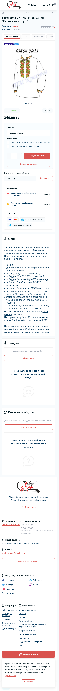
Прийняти (28, 682)
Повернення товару (28, 632)
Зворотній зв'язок (27, 628)
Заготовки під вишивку (16, 13)
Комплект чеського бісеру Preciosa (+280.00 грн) (30, 140)
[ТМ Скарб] (28, 484)
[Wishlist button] (44, 108)
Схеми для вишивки (7, 612)
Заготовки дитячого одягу (38, 13)
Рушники (6, 617)
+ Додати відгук (28, 356)
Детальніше (10, 675)
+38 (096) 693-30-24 (11, 522)
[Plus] (19, 153)
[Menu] (3, 5)
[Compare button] (50, 108)
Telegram (37, 578)
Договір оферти (26, 619)
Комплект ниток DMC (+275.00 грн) (25, 144)
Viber (35, 582)
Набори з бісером (10, 608)
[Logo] (14, 5)
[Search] (48, 5)
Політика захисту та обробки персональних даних (32, 623)
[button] (26, 101)
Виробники (24, 636)
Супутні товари (9, 626)
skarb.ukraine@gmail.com (13, 551)
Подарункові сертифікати (31, 639)
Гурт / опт (23, 615)
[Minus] (9, 153)
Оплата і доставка (27, 608)
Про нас (22, 611)
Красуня (16, 26)
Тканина (11, 125)
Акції (21, 643)
